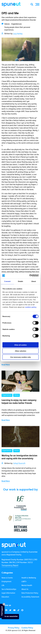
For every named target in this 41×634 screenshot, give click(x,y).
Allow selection (20, 351)
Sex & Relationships (9, 589)
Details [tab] (20, 281)
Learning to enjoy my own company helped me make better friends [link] (19, 401)
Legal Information (8, 593)
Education (5, 597)
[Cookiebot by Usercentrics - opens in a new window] (29, 275)
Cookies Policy (27, 628)
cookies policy (30, 307)
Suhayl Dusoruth (19, 463)
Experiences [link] (7, 395)
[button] (37, 4)
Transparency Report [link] (10, 565)
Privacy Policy (13, 628)
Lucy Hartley (17, 34)
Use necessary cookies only (20, 357)
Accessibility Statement (30, 597)
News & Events (7, 578)
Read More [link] (6, 365)
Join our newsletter (10, 616)
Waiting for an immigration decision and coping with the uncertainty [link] (19, 457)
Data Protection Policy (29, 593)
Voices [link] (16, 395)
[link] (14, 545)
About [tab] (33, 281)
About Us (24, 589)
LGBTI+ (24, 582)
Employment (6, 582)
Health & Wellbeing (28, 578)
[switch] (36, 322)
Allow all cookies (20, 345)
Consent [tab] (7, 281)
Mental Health (26, 585)
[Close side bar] (4, 604)
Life (3, 585)
